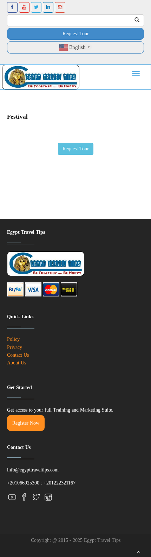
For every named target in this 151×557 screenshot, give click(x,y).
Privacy (14, 347)
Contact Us (18, 355)
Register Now (25, 423)
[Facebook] (24, 497)
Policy (13, 339)
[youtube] (12, 497)
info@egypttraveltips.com (33, 469)
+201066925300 (23, 483)
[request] (75, 148)
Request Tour (76, 33)
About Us (16, 362)
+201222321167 (60, 483)
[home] (40, 77)
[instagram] (48, 497)
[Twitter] (36, 497)
